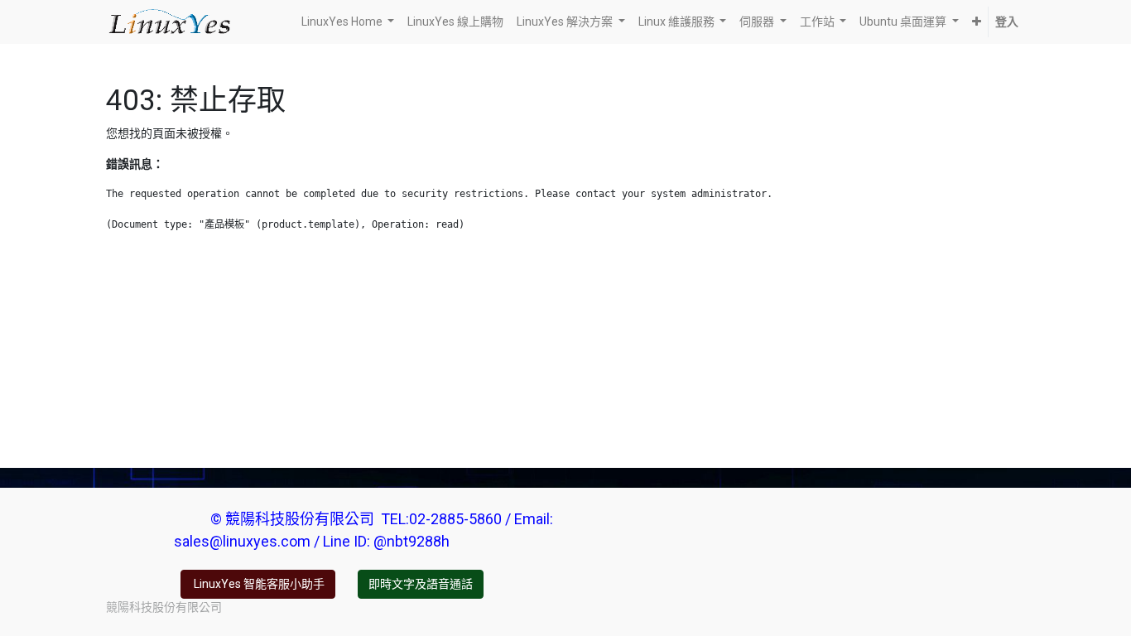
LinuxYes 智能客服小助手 (258, 583)
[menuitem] (455, 22)
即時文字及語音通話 (420, 583)
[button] (976, 22)
